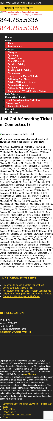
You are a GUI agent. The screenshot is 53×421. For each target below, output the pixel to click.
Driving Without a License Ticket (18, 287)
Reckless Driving (17, 64)
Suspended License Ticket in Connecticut (23, 285)
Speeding (13, 55)
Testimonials (15, 46)
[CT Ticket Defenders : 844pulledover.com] (19, 12)
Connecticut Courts (15, 97)
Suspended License (18, 85)
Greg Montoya (29, 374)
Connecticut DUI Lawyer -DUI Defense (21, 296)
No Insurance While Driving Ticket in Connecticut (27, 290)
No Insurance (15, 73)
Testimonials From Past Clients (17, 414)
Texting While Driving (20, 70)
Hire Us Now (12, 112)
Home (8, 37)
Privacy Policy (9, 412)
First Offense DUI (17, 61)
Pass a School (15, 58)
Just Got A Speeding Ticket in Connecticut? (22, 102)
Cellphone (13, 67)
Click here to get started (19, 8)
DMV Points (11, 94)
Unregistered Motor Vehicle (23, 76)
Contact (9, 109)
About (8, 40)
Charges (9, 49)
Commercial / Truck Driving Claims (27, 91)
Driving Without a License (22, 82)
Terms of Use (9, 409)
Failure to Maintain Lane (21, 88)
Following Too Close (19, 79)
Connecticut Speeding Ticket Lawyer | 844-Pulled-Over (27, 403)
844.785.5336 (19, 28)
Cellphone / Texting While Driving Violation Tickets (27, 293)
